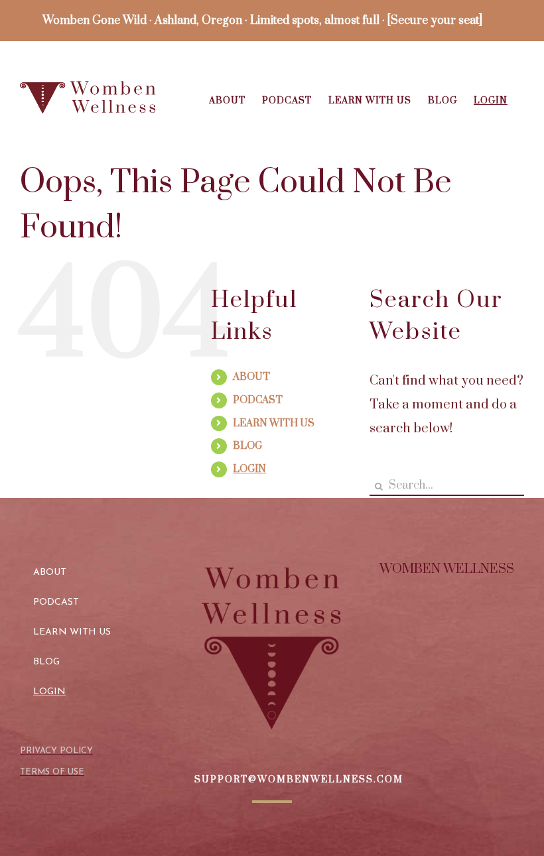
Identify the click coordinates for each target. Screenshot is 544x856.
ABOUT (251, 377)
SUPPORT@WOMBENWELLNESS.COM (298, 780)
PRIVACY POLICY (56, 751)
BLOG (247, 446)
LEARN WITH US (273, 423)
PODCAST (258, 400)
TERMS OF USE (52, 772)
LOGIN (249, 469)
